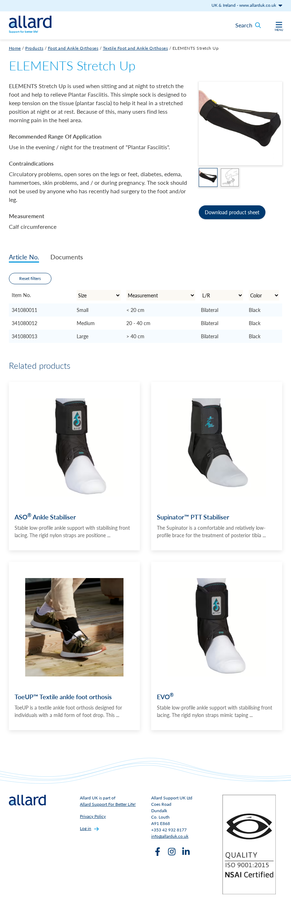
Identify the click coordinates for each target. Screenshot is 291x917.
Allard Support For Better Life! (108, 804)
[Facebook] (157, 851)
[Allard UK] (30, 22)
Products (34, 48)
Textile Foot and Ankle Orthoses (135, 48)
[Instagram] (171, 851)
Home (15, 48)
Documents (66, 256)
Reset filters (30, 278)
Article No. (24, 256)
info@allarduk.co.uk (169, 836)
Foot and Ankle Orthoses (73, 48)
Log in (85, 828)
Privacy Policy (93, 816)
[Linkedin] (186, 851)
